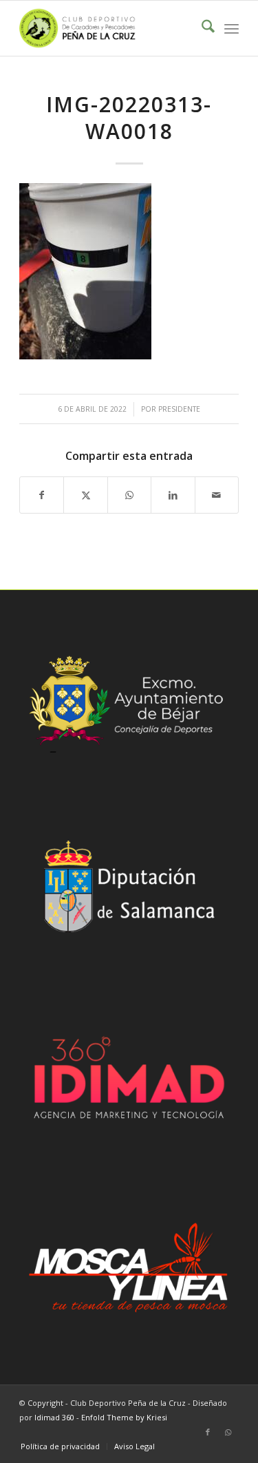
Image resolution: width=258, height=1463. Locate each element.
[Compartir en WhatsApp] (129, 495)
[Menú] (231, 28)
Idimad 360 (54, 1417)
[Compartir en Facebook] (41, 495)
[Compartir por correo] (216, 495)
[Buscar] (201, 28)
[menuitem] (201, 28)
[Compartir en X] (85, 495)
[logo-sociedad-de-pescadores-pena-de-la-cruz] (107, 28)
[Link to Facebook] (207, 1432)
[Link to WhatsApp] (228, 1432)
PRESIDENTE (179, 409)
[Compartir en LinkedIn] (172, 495)
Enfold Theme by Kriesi (124, 1417)
